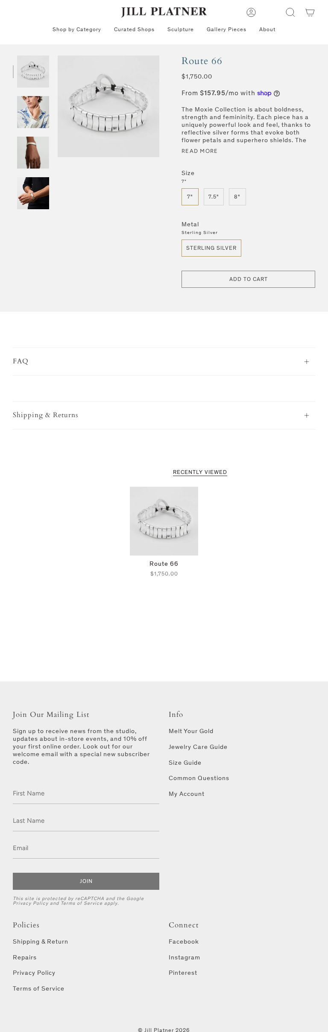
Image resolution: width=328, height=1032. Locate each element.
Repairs (25, 957)
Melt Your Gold (191, 731)
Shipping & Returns (45, 415)
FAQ (21, 361)
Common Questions (199, 778)
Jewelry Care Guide (198, 747)
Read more (200, 151)
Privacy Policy (30, 903)
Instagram (184, 957)
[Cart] (310, 12)
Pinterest (183, 972)
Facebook (184, 941)
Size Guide (185, 762)
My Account (187, 794)
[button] (290, 12)
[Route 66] (164, 521)
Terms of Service (81, 903)
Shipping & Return (40, 941)
